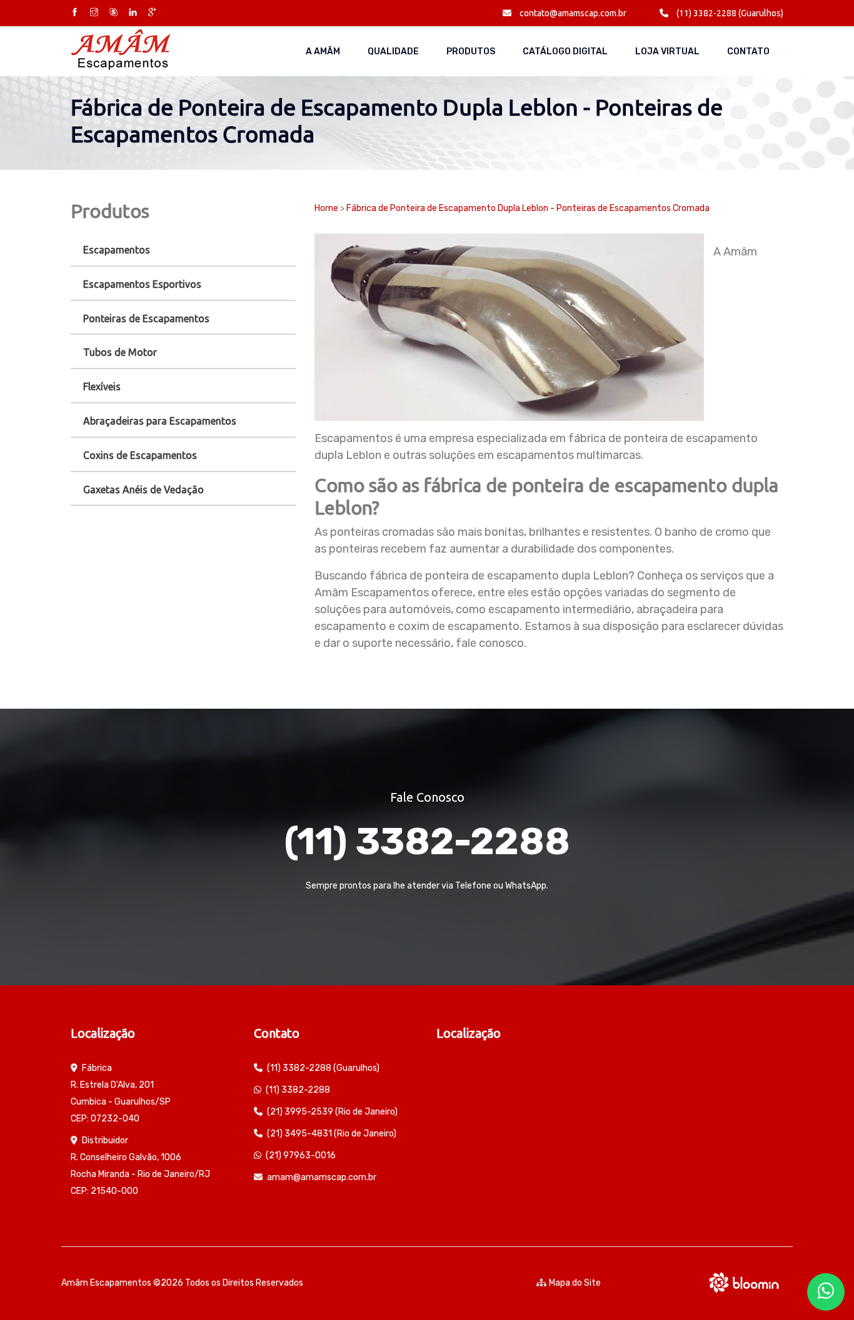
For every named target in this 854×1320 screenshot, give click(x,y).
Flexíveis (102, 386)
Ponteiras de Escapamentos (146, 318)
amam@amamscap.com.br (321, 1177)
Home (326, 208)
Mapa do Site (575, 1283)
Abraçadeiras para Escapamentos (159, 420)
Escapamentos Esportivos (142, 284)
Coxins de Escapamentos (140, 455)
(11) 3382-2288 (427, 841)
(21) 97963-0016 (301, 1155)
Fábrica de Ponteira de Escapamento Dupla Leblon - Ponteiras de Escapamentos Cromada (528, 208)
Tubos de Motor (120, 352)
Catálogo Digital (565, 51)
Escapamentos (116, 249)
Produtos (470, 51)
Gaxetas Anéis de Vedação (143, 489)
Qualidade (393, 51)
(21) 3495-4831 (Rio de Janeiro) (331, 1133)
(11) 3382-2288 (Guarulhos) (729, 13)
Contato (748, 51)
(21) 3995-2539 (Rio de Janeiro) (332, 1111)
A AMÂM (323, 51)
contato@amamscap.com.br (572, 13)
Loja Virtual (667, 51)
